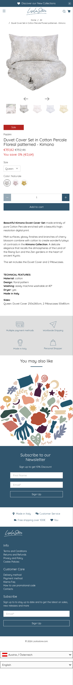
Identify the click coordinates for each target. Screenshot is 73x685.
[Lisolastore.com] (36, 11)
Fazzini (7, 134)
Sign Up (36, 494)
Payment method (12, 578)
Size (6, 162)
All (41, 20)
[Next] (47, 98)
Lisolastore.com (40, 641)
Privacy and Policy (13, 558)
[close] (69, 3)
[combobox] (36, 654)
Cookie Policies (11, 561)
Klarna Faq (9, 581)
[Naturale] (7, 182)
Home (33, 20)
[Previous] (25, 98)
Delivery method (12, 574)
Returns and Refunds (14, 554)
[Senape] (24, 182)
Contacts (8, 589)
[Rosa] (15, 182)
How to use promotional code (19, 585)
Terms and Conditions (15, 551)
